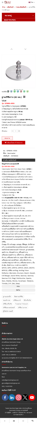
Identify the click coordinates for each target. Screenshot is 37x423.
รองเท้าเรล (6, 300)
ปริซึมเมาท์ (17, 300)
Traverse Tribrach (21, 304)
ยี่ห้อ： (5, 153)
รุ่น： (5, 151)
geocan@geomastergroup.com (11, 383)
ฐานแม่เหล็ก (7, 296)
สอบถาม (7, 138)
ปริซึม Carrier (22, 307)
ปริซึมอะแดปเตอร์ (9, 307)
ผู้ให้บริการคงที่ (8, 311)
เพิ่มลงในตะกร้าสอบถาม (15, 143)
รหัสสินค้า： (7, 156)
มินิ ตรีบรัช (27, 300)
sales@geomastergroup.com (10, 380)
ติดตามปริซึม (18, 296)
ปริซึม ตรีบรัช (7, 304)
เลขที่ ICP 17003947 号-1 (19, 412)
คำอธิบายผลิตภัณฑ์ (9, 160)
